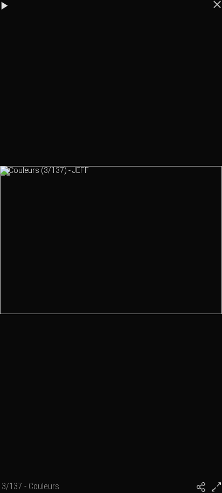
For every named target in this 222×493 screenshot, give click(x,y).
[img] (201, 487)
